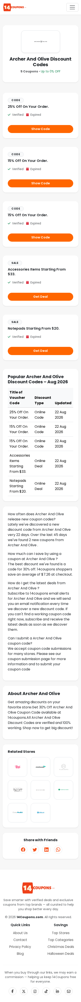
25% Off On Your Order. (28, 106)
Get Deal (40, 296)
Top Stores (61, 933)
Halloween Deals (61, 953)
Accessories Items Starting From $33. (37, 272)
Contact (20, 940)
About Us (20, 933)
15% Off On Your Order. (28, 160)
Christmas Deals (61, 946)
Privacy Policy (20, 946)
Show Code (40, 129)
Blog (20, 953)
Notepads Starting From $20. (33, 328)
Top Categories (60, 940)
